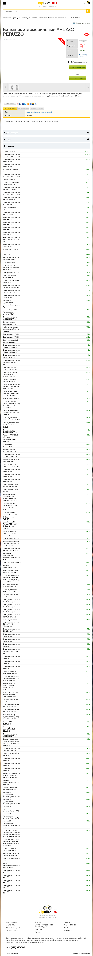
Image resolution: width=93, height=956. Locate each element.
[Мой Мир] (33, 103)
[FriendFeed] (30, 103)
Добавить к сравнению (79, 62)
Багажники (29, 112)
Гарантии (68, 922)
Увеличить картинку (11, 40)
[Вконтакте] (20, 103)
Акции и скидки (70, 925)
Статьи (38, 922)
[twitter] (25, 103)
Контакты (68, 930)
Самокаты (10, 925)
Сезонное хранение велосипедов (44, 926)
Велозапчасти (12, 930)
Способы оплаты (23, 108)
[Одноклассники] (28, 103)
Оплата (38, 932)
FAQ (66, 928)
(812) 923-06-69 (19, 947)
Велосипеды (11, 922)
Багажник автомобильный (43, 112)
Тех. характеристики (10, 108)
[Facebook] (23, 103)
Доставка (33, 108)
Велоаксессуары (13, 928)
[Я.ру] (18, 103)
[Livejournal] (35, 103)
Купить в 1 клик (78, 78)
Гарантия (40, 108)
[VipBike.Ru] (48, 909)
